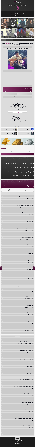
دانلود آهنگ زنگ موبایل (30, 255)
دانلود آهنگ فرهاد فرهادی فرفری (29, 397)
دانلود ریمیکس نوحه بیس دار (29, 364)
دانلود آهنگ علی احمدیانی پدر (29, 388)
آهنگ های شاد (30, 151)
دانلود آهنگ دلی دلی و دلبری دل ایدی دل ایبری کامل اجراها (25, 207)
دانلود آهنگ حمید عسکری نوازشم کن (28, 221)
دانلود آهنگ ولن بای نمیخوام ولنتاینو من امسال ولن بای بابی (25, 425)
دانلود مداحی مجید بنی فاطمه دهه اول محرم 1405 (26, 350)
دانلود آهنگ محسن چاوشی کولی (29, 332)
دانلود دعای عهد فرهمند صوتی (29, 368)
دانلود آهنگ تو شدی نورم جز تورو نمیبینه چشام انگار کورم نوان (25, 400)
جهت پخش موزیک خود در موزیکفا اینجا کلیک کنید (17, 15)
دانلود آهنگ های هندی (30, 273)
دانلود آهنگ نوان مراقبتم (30, 395)
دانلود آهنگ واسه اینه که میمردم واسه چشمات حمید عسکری (25, 198)
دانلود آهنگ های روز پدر (30, 283)
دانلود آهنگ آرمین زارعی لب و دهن (28, 328)
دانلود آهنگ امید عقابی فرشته (29, 309)
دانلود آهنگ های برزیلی (30, 276)
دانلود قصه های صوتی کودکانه (29, 280)
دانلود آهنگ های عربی (30, 264)
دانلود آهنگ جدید (31, 434)
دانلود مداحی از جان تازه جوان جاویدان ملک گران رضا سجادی (25, 343)
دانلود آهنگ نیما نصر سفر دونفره (29, 291)
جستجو (18, 9)
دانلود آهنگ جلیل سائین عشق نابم (28, 409)
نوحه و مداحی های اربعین (30, 366)
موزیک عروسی (31, 432)
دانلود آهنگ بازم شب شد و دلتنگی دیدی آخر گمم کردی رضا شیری (25, 196)
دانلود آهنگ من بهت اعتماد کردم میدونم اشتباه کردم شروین (25, 239)
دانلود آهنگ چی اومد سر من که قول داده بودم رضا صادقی (25, 422)
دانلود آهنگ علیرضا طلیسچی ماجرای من (28, 307)
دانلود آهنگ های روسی (30, 271)
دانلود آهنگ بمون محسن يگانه (28, 40)
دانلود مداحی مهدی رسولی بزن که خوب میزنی (27, 321)
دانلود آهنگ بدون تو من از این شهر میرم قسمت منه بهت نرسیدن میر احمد (23, 386)
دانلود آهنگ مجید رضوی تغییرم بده (28, 325)
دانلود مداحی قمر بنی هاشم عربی (29, 357)
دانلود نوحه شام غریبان (30, 348)
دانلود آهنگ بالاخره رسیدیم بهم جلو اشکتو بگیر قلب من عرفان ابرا (24, 381)
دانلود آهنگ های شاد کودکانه (29, 278)
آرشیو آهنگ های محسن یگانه (25, 94)
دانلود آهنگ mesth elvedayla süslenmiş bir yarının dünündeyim (25, 205)
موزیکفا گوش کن (3, 148)
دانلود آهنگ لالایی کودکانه (29, 260)
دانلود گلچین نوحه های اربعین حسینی (28, 339)
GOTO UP (18, 438)
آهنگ (3, 40)
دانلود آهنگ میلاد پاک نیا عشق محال (28, 406)
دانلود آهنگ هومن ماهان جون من (28, 420)
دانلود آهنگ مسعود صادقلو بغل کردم (28, 384)
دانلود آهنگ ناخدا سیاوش (29, 203)
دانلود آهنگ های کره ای (30, 269)
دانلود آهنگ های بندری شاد (29, 262)
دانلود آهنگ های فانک (30, 316)
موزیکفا (17, 2)
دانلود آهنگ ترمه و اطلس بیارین (29, 232)
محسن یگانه (7, 43)
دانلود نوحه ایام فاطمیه (30, 248)
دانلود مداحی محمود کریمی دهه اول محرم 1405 (27, 352)
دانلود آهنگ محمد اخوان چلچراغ (29, 296)
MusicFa (17, 11)
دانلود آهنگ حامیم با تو (30, 293)
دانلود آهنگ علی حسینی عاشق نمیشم (28, 390)
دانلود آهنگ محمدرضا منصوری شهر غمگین (27, 402)
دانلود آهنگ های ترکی (30, 253)
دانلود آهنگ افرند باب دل (30, 427)
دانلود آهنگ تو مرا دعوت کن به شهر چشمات (27, 237)
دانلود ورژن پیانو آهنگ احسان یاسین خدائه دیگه (27, 219)
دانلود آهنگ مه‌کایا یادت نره (29, 216)
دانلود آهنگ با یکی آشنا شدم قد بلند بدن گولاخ (27, 235)
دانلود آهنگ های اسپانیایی (29, 267)
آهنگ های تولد (22, 151)
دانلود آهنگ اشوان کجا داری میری (28, 393)
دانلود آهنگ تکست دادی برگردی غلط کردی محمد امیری (26, 212)
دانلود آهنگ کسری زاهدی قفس (29, 314)
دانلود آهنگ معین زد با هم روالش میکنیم (27, 323)
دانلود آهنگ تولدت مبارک (30, 244)
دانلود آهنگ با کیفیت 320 (26, 88)
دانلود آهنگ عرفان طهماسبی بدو (29, 330)
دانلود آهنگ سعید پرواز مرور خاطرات (28, 223)
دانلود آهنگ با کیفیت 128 (27, 91)
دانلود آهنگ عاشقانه (30, 251)
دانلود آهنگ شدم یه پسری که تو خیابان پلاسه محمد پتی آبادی (25, 228)
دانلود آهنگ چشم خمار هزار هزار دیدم (28, 214)
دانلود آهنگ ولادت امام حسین (29, 404)
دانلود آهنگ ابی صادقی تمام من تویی (28, 298)
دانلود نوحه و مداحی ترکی (30, 361)
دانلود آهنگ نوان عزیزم (30, 305)
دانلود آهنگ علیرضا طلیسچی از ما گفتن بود (27, 319)
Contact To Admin (17, 443)
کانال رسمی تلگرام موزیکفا (10, 94)
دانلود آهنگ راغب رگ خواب (29, 411)
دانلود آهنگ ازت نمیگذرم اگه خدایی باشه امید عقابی (26, 379)
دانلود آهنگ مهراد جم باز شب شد (29, 312)
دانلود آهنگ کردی (30, 246)
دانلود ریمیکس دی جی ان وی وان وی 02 (28, 300)
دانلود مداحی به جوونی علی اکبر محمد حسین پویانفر (26, 359)
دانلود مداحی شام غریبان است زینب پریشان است (27, 345)
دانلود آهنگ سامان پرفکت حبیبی (29, 413)
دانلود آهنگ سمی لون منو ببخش (29, 230)
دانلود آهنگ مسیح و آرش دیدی (29, 303)
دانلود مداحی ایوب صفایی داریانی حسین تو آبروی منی (26, 341)
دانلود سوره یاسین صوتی (30, 373)
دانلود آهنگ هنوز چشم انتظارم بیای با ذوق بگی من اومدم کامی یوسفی (24, 418)
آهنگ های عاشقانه (4, 151)
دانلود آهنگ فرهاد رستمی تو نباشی (28, 416)
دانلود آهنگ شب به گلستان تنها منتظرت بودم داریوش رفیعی (25, 200)
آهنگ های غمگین (13, 151)
